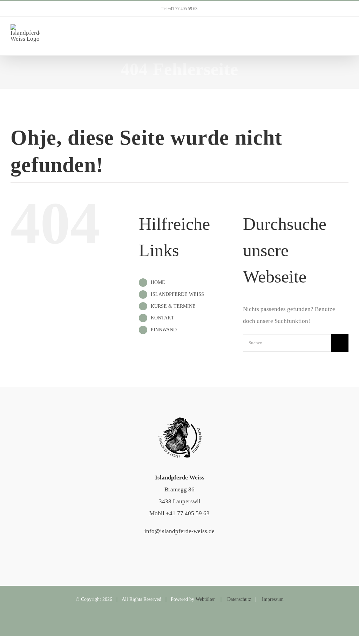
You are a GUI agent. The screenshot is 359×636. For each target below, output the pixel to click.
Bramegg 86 (179, 489)
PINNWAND (164, 329)
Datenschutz (239, 599)
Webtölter (205, 599)
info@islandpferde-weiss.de (179, 531)
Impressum (273, 599)
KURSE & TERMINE (173, 306)
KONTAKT (162, 317)
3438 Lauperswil (180, 501)
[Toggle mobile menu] (345, 36)
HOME (158, 282)
